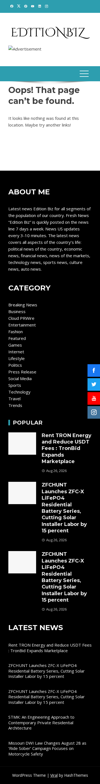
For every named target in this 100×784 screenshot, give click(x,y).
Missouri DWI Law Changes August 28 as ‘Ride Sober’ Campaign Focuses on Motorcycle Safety (47, 748)
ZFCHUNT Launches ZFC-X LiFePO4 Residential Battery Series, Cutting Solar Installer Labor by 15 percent (64, 508)
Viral (54, 775)
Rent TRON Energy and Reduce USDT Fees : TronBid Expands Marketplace (66, 448)
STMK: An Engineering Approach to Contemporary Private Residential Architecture (41, 722)
